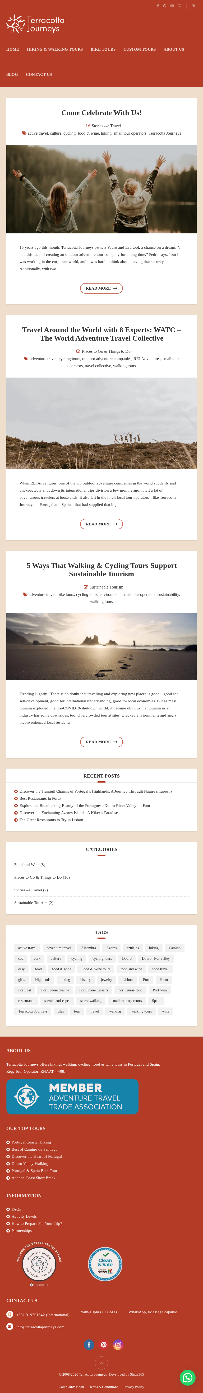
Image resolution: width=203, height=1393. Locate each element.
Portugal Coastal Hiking (31, 1142)
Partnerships (22, 1231)
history (85, 980)
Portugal (24, 990)
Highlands (42, 980)
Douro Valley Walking (30, 1163)
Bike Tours (103, 49)
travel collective (98, 366)
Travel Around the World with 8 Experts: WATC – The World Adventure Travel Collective (101, 334)
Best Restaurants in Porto (40, 798)
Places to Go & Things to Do (106, 351)
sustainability (168, 594)
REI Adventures (146, 358)
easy (21, 969)
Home (12, 49)
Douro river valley (156, 959)
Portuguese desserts (93, 990)
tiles (61, 1011)
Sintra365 (137, 1374)
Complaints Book (71, 1387)
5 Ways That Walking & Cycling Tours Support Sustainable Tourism (102, 569)
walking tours (124, 366)
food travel (160, 969)
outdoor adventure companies (106, 358)
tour (77, 1011)
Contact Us (39, 74)
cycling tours (69, 358)
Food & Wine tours (95, 969)
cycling (69, 133)
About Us (174, 49)
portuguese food (130, 990)
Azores (111, 948)
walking (115, 1011)
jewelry (106, 980)
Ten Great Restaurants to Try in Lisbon (51, 820)
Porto (164, 980)
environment (110, 594)
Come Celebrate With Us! (101, 113)
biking (154, 948)
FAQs (16, 1209)
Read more (98, 288)
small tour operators (130, 133)
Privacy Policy (133, 1387)
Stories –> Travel (28, 890)
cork (37, 959)
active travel (38, 133)
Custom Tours (139, 49)
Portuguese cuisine (55, 990)
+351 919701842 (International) (43, 1315)
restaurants (26, 1001)
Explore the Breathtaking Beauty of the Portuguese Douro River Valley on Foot (85, 805)
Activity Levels (24, 1216)
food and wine (131, 969)
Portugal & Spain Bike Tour (34, 1171)
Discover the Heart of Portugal (37, 1156)
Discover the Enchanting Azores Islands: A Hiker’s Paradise (69, 813)
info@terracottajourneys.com (40, 1327)
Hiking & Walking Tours (55, 49)
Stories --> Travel (106, 126)
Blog (12, 74)
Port (146, 980)
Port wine (160, 990)
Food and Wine (26, 865)
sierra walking (91, 1001)
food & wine (88, 133)
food (38, 969)
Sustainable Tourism (106, 587)
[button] (188, 1378)
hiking (106, 133)
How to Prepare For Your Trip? (37, 1223)
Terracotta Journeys (165, 133)
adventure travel (43, 358)
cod (21, 959)
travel (94, 1011)
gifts (21, 980)
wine (165, 1011)
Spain (156, 1001)
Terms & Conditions (103, 1387)
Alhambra (88, 948)
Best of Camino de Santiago (35, 1149)
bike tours (66, 594)
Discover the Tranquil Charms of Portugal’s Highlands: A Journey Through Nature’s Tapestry (96, 791)
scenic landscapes (57, 1001)
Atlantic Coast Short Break (34, 1178)
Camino (175, 948)
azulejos (133, 948)
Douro (127, 959)
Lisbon (127, 980)
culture (55, 133)
